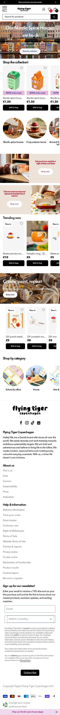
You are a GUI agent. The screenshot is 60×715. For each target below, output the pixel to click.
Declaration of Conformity (17, 562)
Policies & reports (12, 546)
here (41, 712)
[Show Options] (50, 619)
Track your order (12, 515)
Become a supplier (13, 578)
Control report (10, 573)
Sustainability (10, 486)
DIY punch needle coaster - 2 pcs (15, 336)
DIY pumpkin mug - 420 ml (36, 336)
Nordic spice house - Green (13, 98)
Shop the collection (30, 51)
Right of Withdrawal (13, 531)
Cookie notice (10, 557)
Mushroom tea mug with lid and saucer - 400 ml (13, 253)
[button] (5, 9)
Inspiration (8, 497)
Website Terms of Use (14, 541)
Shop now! (45, 171)
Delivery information (14, 509)
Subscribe (30, 672)
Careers (7, 481)
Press (5, 491)
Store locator (10, 520)
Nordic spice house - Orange (37, 98)
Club (5, 476)
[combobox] (30, 619)
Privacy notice (10, 552)
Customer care (10, 525)
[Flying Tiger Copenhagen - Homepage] (24, 9)
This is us (7, 470)
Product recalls (11, 567)
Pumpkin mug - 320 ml (36, 253)
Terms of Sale (10, 536)
